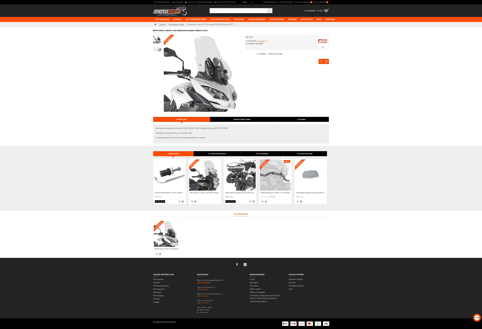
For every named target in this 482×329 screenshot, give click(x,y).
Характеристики (241, 119)
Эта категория (304, 154)
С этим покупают (217, 154)
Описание (181, 119)
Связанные (173, 154)
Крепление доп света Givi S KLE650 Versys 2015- (170, 193)
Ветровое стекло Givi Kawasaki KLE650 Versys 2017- (167, 249)
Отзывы (301, 119)
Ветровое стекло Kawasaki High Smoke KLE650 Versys (240, 193)
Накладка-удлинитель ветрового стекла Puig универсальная (205, 193)
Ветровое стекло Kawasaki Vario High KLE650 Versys (276, 193)
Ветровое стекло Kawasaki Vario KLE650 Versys (311, 193)
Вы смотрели (241, 214)
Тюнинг (162, 24)
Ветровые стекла (176, 24)
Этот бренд (262, 154)
